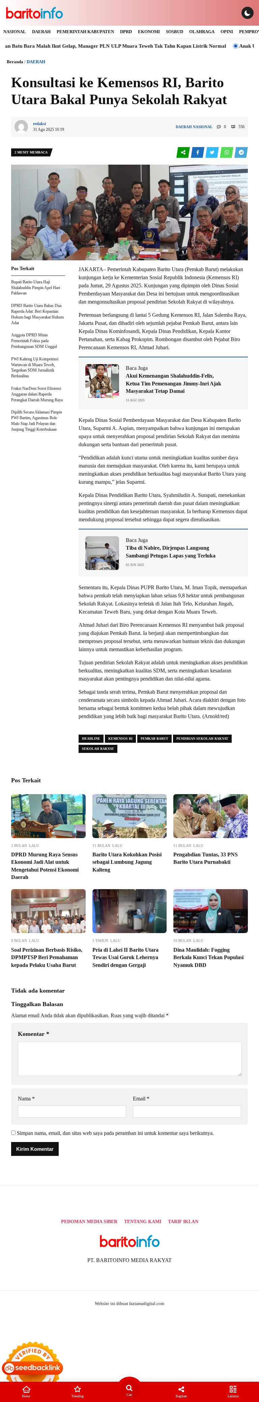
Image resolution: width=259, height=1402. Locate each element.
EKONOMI (149, 31)
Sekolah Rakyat (98, 749)
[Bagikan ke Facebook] (198, 152)
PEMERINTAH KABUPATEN (85, 31)
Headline (91, 738)
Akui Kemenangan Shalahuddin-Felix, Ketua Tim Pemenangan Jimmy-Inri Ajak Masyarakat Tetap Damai (173, 383)
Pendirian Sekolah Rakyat (202, 738)
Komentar (33, 1033)
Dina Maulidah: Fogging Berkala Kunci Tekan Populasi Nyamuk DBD (208, 957)
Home (26, 1396)
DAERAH (41, 31)
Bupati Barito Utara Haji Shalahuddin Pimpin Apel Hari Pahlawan (35, 288)
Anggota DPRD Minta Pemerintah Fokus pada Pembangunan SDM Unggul (34, 341)
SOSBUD (174, 31)
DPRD (126, 31)
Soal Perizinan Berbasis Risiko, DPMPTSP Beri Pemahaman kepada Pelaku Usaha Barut (46, 957)
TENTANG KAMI (142, 1221)
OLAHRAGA (201, 31)
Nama (26, 1098)
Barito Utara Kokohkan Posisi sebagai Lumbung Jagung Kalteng (127, 862)
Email (141, 1098)
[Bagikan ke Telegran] (241, 152)
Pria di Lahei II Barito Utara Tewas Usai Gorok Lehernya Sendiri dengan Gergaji (125, 957)
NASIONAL (14, 31)
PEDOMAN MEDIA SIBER (89, 1221)
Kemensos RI (120, 738)
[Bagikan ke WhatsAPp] (227, 152)
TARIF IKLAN (183, 1221)
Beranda (15, 61)
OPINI (227, 31)
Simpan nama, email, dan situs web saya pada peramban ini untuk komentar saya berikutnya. (115, 1133)
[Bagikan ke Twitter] (212, 152)
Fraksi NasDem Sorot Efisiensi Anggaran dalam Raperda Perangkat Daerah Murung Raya (37, 394)
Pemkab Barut (154, 738)
